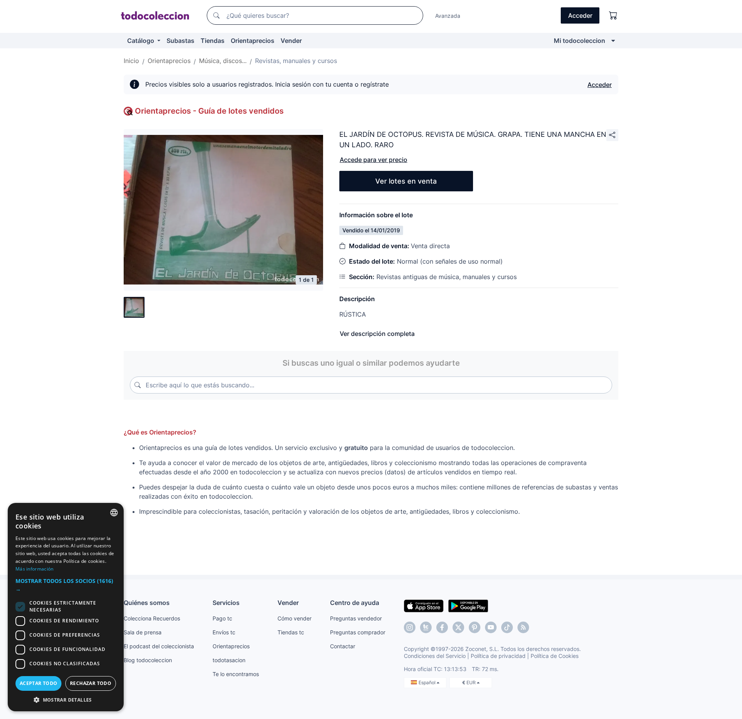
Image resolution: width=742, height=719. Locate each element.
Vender (291, 40)
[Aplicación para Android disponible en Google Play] (468, 605)
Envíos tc (224, 632)
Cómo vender (294, 618)
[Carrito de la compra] (613, 15)
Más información (34, 569)
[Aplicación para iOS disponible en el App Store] (424, 605)
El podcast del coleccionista (159, 646)
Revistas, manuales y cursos (296, 61)
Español (428, 682)
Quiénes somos (147, 603)
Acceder (599, 85)
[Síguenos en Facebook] (442, 627)
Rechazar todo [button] (90, 683)
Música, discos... (223, 61)
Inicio (131, 61)
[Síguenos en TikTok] (507, 627)
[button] (65, 585)
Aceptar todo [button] (39, 683)
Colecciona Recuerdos (152, 618)
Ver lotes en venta (406, 181)
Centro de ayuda (354, 603)
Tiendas (213, 40)
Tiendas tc (290, 632)
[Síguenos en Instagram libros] (426, 627)
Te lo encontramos (236, 674)
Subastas (180, 40)
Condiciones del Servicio (435, 656)
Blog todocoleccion (148, 660)
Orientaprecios (252, 40)
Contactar (342, 646)
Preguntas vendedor (356, 618)
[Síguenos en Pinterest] (474, 627)
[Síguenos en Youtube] (491, 627)
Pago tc (222, 618)
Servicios (226, 603)
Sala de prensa (143, 632)
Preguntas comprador (357, 632)
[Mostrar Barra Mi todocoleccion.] (613, 40)
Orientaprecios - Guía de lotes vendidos (209, 111)
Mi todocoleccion (579, 40)
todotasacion (229, 660)
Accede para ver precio (373, 160)
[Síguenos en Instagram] (409, 627)
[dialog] (66, 607)
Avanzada (447, 15)
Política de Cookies (555, 656)
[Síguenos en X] (458, 627)
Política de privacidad (498, 656)
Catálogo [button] (141, 40)
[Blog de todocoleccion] (523, 627)
